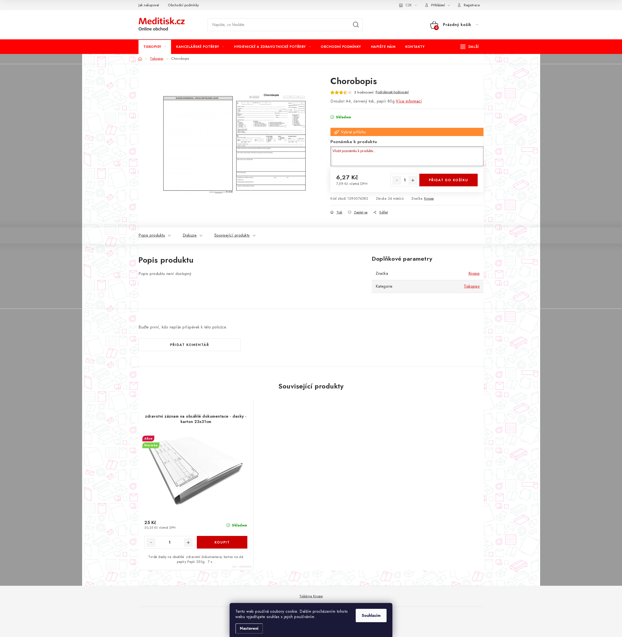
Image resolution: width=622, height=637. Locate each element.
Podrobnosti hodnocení (392, 92)
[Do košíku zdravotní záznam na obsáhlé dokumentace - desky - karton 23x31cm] (222, 542)
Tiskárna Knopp (311, 596)
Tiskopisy (472, 286)
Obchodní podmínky (183, 5)
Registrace (472, 5)
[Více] (470, 46)
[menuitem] (154, 46)
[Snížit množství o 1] (396, 180)
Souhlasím (371, 615)
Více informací (409, 101)
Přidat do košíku (448, 180)
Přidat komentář (189, 344)
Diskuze (190, 235)
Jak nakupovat (148, 5)
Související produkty (232, 235)
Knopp (429, 198)
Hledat (356, 24)
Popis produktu (151, 235)
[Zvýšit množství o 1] (412, 180)
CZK (409, 5)
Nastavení (249, 628)
